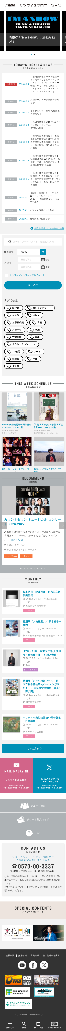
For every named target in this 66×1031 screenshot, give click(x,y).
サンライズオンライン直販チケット (27, 275)
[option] (33, 31)
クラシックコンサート (23, 344)
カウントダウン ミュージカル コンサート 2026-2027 (32, 522)
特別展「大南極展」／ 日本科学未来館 (42, 623)
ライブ (26, 556)
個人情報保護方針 (51, 955)
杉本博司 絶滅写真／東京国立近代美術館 (42, 593)
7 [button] (41, 568)
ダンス (15, 366)
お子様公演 (18, 322)
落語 (37, 337)
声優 (35, 359)
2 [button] (35, 55)
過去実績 (34, 955)
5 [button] (35, 568)
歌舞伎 (15, 359)
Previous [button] (3, 525)
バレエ (36, 315)
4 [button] (31, 568)
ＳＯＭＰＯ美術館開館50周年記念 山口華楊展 (42, 719)
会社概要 (10, 955)
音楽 (39, 322)
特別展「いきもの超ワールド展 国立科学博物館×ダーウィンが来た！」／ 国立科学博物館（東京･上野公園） (42, 686)
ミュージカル (11, 556)
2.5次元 (16, 351)
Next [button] (62, 525)
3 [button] (28, 568)
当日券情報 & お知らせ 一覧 (49, 228)
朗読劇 (15, 308)
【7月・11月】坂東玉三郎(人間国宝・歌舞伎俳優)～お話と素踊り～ (42, 653)
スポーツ (16, 329)
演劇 (37, 329)
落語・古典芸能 (31, 670)
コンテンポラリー (42, 308)
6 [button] (38, 568)
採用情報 (22, 955)
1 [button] (33, 55)
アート (37, 351)
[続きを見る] (16, 539)
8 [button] (45, 568)
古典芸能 (16, 337)
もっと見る (33, 748)
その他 (15, 315)
